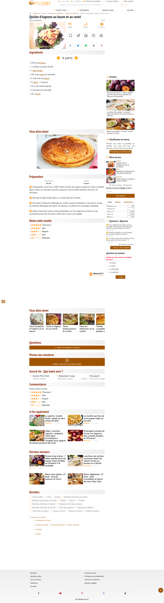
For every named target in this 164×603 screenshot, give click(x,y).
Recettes (61, 10)
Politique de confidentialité (94, 576)
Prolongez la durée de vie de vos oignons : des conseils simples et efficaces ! (94, 434)
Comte (81, 500)
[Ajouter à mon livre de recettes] (70, 35)
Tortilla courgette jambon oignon (103, 328)
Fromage (38, 529)
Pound (110, 214)
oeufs (35, 82)
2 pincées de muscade (41, 90)
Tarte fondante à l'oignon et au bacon (36, 328)
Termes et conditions (92, 580)
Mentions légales (91, 583)
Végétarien (77, 1)
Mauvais (46, 238)
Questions (107, 10)
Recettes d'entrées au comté (43, 507)
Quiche (57, 497)
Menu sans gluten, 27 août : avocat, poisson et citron (55, 476)
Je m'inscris (120, 196)
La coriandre (113, 272)
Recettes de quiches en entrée (44, 500)
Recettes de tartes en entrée (75, 497)
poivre (37, 94)
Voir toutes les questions (125, 244)
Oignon (63, 500)
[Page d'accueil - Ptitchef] (30, 13)
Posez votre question (121, 248)
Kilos (110, 217)
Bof (43, 235)
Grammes (111, 209)
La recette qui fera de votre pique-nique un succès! (94, 418)
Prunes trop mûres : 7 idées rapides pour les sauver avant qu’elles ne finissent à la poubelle (55, 461)
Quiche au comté (75, 511)
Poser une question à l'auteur (68, 348)
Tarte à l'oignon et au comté (53, 327)
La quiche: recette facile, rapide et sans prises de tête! (55, 418)
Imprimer (128, 185)
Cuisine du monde (41, 525)
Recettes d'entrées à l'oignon (44, 504)
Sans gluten (65, 1)
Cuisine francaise (73, 525)
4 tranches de (40, 78)
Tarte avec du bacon (40, 511)
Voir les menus (116, 185)
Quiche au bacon (93, 511)
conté (42, 74)
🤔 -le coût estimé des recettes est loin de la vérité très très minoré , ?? (120, 239)
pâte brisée (38, 70)
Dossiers (84, 10)
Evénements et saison (43, 520)
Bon (44, 228)
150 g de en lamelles (43, 74)
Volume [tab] (118, 202)
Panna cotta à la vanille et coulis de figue (125, 180)
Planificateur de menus (119, 152)
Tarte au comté (59, 511)
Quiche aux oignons (85, 507)
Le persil (112, 266)
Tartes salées (37, 497)
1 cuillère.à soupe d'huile (42, 67)
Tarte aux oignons (66, 507)
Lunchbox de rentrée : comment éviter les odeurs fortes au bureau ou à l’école (94, 459)
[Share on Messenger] (78, 45)
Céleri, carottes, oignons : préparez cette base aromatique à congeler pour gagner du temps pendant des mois (47, 437)
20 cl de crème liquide (41, 86)
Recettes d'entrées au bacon (70, 504)
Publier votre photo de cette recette (67, 364)
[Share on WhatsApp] (86, 45)
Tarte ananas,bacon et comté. (69, 328)
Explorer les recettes (38, 517)
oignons (42, 63)
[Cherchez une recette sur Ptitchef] (122, 5)
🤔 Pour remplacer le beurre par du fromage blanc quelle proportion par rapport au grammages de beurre (119, 226)
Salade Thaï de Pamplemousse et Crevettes (122, 165)
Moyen (45, 231)
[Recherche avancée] (126, 5)
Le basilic (112, 263)
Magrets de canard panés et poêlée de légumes (125, 172)
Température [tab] (128, 202)
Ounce (110, 211)
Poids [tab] (110, 202)
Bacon (72, 500)
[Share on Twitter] (94, 45)
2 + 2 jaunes (39, 82)
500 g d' (38, 63)
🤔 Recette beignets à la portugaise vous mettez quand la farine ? (119, 233)
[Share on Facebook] (70, 45)
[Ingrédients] (3, 301)
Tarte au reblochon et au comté (86, 328)
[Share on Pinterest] (101, 45)
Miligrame (111, 206)
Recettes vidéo (35, 576)
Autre (130, 10)
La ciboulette (114, 269)
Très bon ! (46, 225)
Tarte (49, 497)
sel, (35, 94)
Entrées (38, 534)
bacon (47, 78)
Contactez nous (90, 573)
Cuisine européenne (58, 525)
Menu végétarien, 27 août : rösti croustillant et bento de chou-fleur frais (93, 478)
